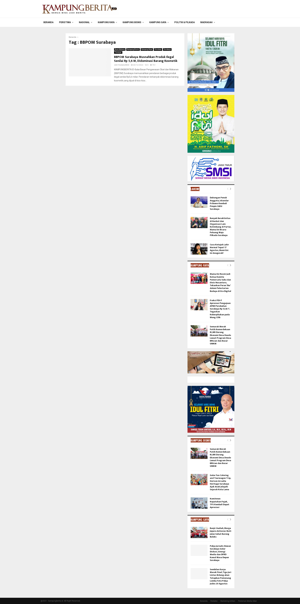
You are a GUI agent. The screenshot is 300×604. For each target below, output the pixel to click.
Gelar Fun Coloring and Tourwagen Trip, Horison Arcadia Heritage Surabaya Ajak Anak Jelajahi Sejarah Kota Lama (220, 482)
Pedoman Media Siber (247, 601)
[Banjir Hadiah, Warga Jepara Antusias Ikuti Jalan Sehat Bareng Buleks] (199, 532)
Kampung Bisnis (132, 22)
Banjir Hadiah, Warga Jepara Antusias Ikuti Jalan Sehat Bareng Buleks (220, 532)
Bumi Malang (120, 49)
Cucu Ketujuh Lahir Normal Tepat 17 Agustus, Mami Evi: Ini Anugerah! (219, 249)
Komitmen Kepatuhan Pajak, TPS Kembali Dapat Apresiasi (219, 503)
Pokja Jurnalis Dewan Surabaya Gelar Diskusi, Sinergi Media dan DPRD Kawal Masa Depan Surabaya (220, 553)
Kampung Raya (106, 22)
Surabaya (167, 49)
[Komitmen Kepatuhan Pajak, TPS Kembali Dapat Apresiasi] (199, 503)
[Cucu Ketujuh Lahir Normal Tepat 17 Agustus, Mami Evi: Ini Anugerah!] (199, 249)
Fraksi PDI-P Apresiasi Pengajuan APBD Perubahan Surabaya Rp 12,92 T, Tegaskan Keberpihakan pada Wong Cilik (220, 309)
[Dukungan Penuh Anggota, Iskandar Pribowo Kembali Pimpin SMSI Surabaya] (199, 202)
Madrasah (206, 22)
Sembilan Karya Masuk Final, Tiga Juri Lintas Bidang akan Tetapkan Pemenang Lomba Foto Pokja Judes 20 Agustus (220, 576)
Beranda (48, 22)
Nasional (84, 22)
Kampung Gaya (157, 22)
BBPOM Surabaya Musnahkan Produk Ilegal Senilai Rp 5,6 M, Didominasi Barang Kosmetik (145, 59)
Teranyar (118, 52)
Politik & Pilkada (184, 22)
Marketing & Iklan (227, 601)
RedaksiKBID (123, 65)
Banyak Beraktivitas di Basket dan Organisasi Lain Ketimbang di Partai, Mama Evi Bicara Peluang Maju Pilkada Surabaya (220, 226)
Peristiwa (65, 22)
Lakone (195, 189)
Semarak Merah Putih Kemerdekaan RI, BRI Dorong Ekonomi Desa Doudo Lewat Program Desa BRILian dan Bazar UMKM (220, 335)
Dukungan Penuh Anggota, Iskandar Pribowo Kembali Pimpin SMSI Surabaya (219, 203)
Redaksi (214, 601)
